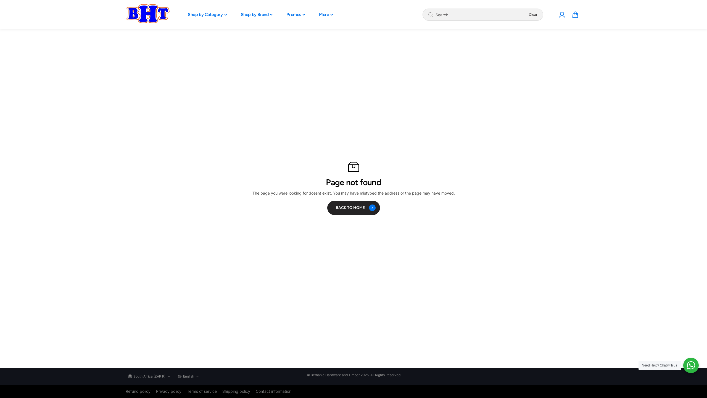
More (324, 14)
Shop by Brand (255, 14)
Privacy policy (168, 391)
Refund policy (138, 391)
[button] (575, 15)
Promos (293, 14)
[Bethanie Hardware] (148, 15)
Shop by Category (205, 14)
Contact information (273, 391)
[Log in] (562, 15)
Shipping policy (236, 391)
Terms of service (202, 391)
